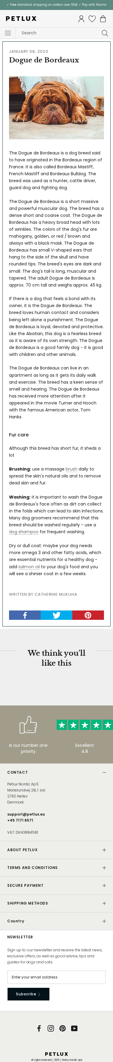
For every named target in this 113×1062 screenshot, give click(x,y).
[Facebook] (39, 1028)
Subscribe (26, 994)
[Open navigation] (8, 33)
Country (15, 921)
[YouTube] (74, 1028)
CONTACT (17, 772)
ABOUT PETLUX (22, 849)
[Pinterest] (62, 1028)
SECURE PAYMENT (25, 885)
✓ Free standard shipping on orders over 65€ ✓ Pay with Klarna (56, 4)
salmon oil (29, 567)
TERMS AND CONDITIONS (32, 867)
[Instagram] (51, 1028)
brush (71, 469)
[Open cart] (103, 18)
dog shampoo (24, 532)
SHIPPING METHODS (27, 903)
